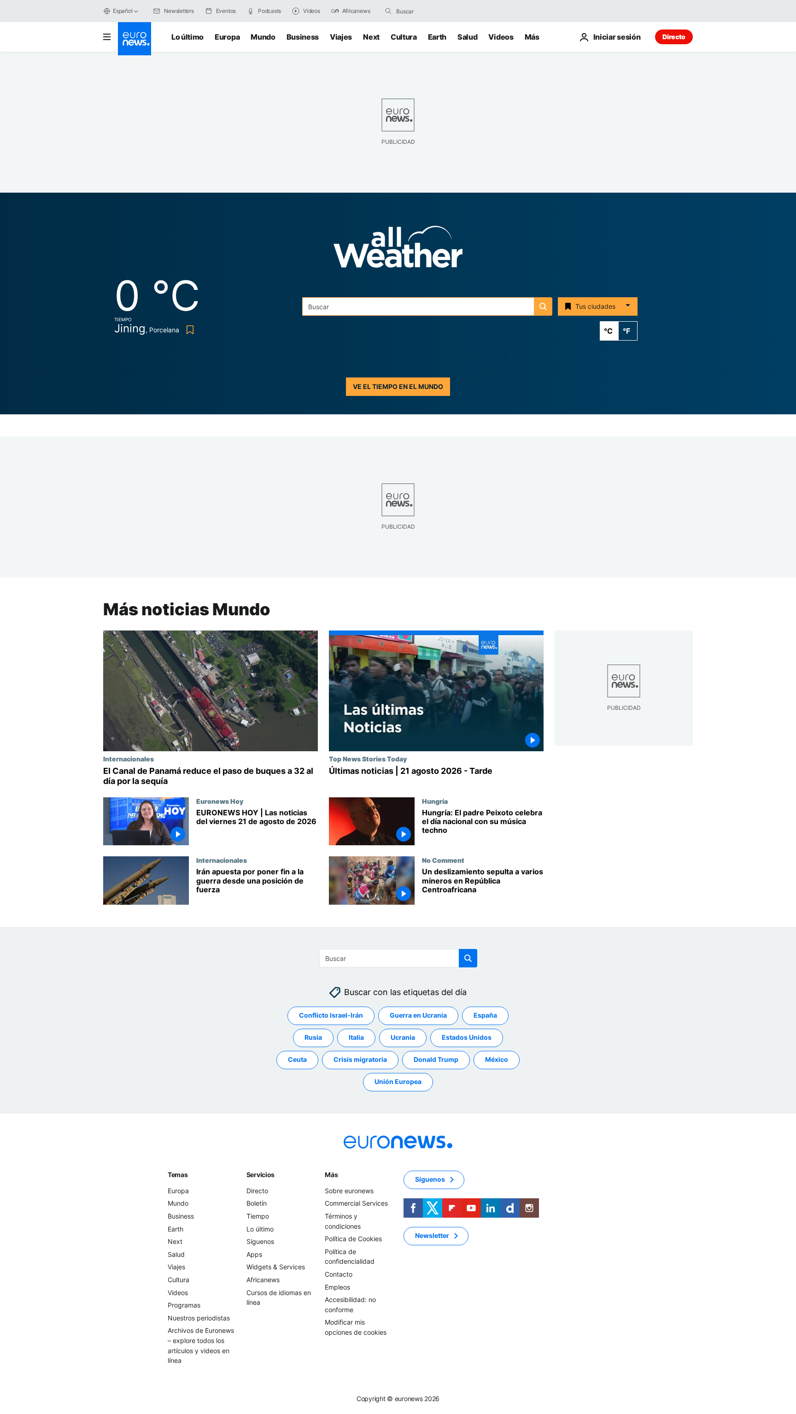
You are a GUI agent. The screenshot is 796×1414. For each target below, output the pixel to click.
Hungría (435, 801)
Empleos (337, 1287)
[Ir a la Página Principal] (134, 38)
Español (122, 10)
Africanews (263, 1280)
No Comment (443, 860)
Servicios (260, 1174)
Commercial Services (356, 1204)
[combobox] (435, 11)
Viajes (341, 36)
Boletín (256, 1204)
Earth (437, 36)
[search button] (388, 11)
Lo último (187, 36)
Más (331, 1174)
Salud (467, 36)
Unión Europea (398, 1082)
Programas (184, 1305)
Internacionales (128, 758)
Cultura (404, 36)
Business (303, 36)
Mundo (263, 36)
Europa (227, 36)
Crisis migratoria (360, 1060)
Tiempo (257, 1216)
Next (371, 36)
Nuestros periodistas (199, 1318)
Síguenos (260, 1241)
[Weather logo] (398, 249)
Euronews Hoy (219, 801)
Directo (673, 37)
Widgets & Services (275, 1267)
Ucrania (403, 1038)
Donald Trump (436, 1060)
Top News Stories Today (368, 758)
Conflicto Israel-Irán (331, 1015)
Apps (254, 1254)
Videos (500, 36)
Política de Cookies (353, 1239)
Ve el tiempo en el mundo (398, 386)
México (496, 1060)
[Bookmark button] (188, 329)
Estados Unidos (467, 1038)
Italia (356, 1038)
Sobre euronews (349, 1191)
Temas (178, 1174)
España (485, 1015)
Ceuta (297, 1060)
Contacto (338, 1274)
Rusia (313, 1038)
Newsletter (432, 1236)
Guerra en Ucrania (418, 1015)
